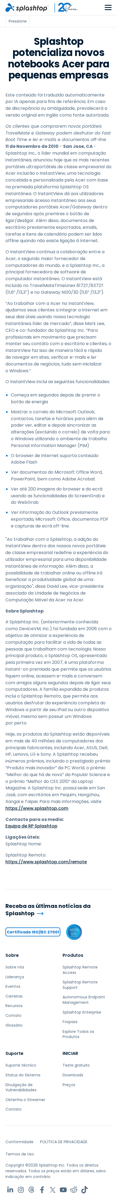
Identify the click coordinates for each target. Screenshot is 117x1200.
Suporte (14, 1053)
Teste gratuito (76, 1065)
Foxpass (70, 1021)
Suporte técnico (20, 1065)
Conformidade (19, 1142)
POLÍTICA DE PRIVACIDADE (63, 1142)
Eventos (12, 986)
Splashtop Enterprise (82, 1012)
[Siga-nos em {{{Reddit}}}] (74, 1190)
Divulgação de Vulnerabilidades (20, 1087)
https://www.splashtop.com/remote (46, 862)
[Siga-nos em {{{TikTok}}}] (84, 1190)
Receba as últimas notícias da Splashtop (48, 909)
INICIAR (70, 1053)
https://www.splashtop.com (36, 808)
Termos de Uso (19, 1154)
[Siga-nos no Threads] (31, 1190)
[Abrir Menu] (108, 8)
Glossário (14, 1025)
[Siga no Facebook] (42, 1190)
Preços (69, 1085)
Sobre (12, 955)
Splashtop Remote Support (80, 984)
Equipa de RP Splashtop (31, 826)
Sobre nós (14, 967)
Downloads (73, 1075)
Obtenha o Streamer (25, 1099)
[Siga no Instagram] (21, 1190)
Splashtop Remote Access (80, 969)
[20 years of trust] (63, 7)
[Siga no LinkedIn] (10, 1190)
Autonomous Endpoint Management (84, 999)
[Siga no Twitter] (52, 1190)
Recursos (14, 1005)
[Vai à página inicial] (26, 7)
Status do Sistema (22, 1075)
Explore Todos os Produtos (78, 1034)
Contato (13, 1015)
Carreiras (14, 996)
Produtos (73, 955)
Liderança (14, 977)
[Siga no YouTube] (63, 1190)
